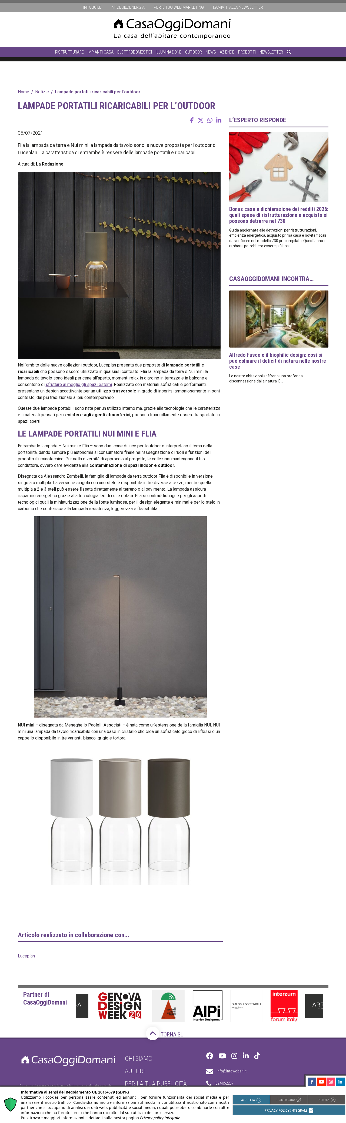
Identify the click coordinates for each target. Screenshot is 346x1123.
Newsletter (271, 52)
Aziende (227, 52)
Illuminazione (168, 52)
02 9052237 (224, 1083)
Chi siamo (138, 1058)
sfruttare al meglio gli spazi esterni (79, 384)
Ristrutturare (69, 52)
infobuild (92, 7)
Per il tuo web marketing (179, 7)
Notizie (42, 91)
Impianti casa (101, 52)
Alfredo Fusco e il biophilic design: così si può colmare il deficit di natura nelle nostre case (277, 361)
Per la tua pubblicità (156, 1084)
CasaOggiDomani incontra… (271, 278)
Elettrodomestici (134, 52)
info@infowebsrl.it (232, 1071)
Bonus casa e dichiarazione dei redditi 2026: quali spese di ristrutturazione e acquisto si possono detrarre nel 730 (278, 215)
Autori (135, 1071)
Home (23, 91)
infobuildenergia (128, 7)
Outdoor (193, 52)
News (211, 52)
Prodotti (247, 52)
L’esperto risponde (257, 120)
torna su (171, 1034)
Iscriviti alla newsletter (238, 7)
